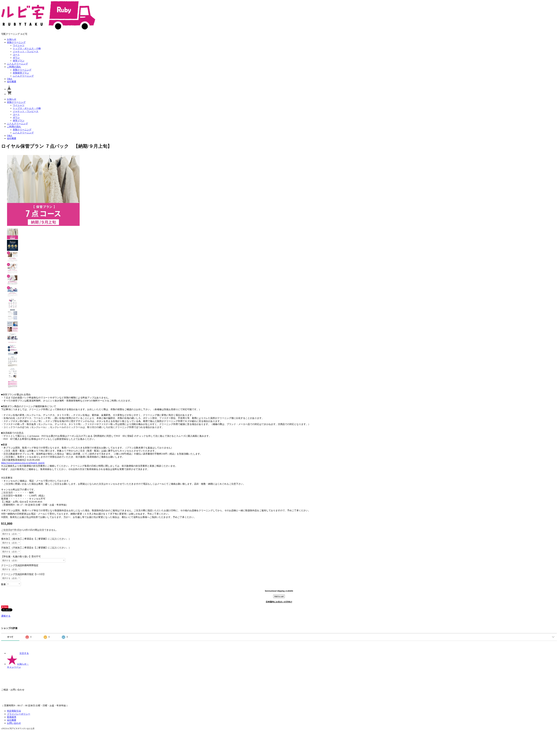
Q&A (9, 79)
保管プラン (18, 60)
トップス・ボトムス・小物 (27, 48)
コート (16, 54)
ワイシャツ (18, 45)
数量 (3, 584)
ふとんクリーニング (17, 63)
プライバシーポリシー (18, 714)
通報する (5, 616)
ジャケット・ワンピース (25, 51)
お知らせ (11, 39)
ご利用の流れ (14, 67)
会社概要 (11, 81)
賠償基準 (11, 717)
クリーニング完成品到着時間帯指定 (19, 565)
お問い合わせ (14, 723)
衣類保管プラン (21, 73)
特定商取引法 (14, 711)
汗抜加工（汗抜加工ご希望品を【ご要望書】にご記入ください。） (36, 547)
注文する (24, 653)
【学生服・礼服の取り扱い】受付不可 (21, 556)
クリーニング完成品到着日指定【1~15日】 (23, 574)
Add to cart (279, 596)
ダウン (16, 57)
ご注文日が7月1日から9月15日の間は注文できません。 (29, 530)
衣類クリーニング (16, 42)
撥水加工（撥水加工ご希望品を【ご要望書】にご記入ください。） (36, 539)
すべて (10, 637)
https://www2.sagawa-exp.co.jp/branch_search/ (23, 463)
